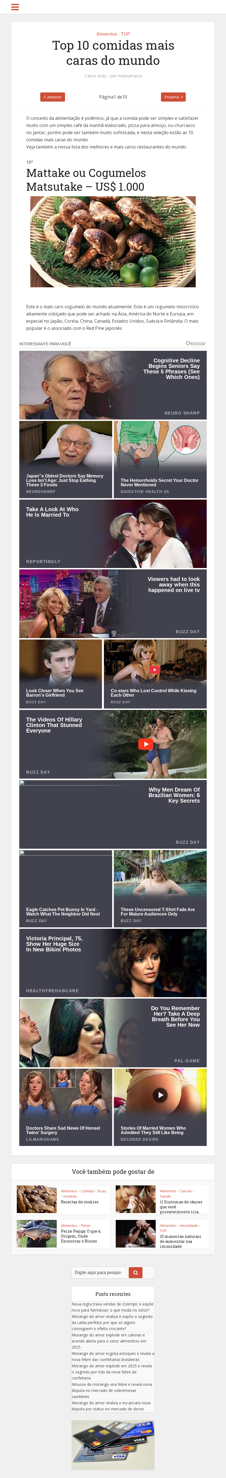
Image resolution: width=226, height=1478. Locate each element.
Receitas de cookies (80, 1201)
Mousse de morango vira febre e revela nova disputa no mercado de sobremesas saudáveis (112, 1390)
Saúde (165, 1196)
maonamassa (130, 75)
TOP (125, 34)
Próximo (171, 97)
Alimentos (106, 34)
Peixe (85, 1225)
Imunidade (189, 1225)
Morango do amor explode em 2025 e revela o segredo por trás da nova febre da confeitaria (112, 1372)
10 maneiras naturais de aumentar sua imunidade (180, 1241)
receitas (70, 1196)
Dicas (101, 1190)
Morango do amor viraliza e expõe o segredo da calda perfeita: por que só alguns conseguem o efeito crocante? (112, 1322)
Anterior (54, 97)
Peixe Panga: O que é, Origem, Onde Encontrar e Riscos (81, 1236)
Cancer (186, 1190)
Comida (87, 1190)
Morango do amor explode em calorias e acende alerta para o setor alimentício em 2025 (109, 1341)
